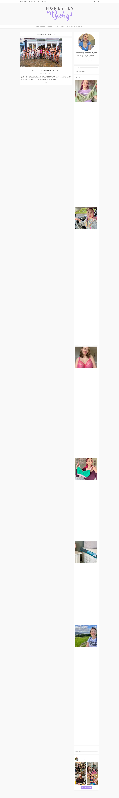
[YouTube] (96, 1)
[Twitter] (94, 1)
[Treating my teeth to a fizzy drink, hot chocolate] (80, 779)
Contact (38, 1)
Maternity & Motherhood (46, 26)
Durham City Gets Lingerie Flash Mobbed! (46, 70)
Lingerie (27, 66)
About (25, 1)
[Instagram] (98, 1)
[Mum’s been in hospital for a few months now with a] (92, 768)
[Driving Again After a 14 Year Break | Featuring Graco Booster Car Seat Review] (86, 217)
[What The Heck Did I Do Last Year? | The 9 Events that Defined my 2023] (86, 635)
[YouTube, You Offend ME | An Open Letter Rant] (86, 468)
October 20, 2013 (43, 73)
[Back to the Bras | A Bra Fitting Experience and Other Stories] (86, 357)
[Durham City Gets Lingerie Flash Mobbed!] (41, 52)
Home (21, 1)
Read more (46, 82)
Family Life (79, 26)
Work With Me (32, 1)
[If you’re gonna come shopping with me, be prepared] (80, 768)
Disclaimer (44, 1)
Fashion (63, 26)
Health (57, 26)
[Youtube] (88, 59)
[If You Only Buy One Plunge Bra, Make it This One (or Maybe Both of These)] (86, 90)
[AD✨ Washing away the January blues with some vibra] (92, 779)
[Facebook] (82, 59)
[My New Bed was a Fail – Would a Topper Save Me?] (86, 552)
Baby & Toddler (71, 26)
